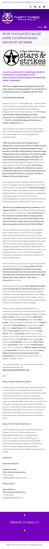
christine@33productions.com (15, 478)
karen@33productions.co (13, 498)
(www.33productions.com (13, 435)
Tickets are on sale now (29, 247)
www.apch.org (26, 387)
